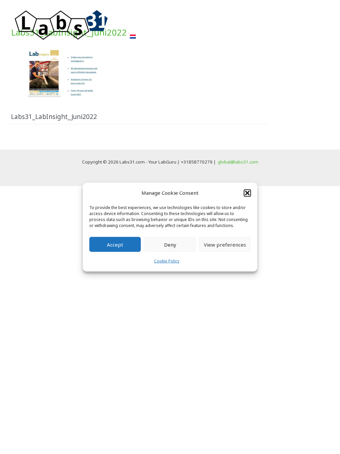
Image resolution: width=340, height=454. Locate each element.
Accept (115, 244)
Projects (179, 23)
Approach (143, 23)
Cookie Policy (166, 261)
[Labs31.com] (61, 24)
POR (207, 23)
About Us (237, 23)
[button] (247, 192)
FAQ (267, 23)
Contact (295, 23)
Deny (170, 244)
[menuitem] (132, 37)
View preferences (225, 244)
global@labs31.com (238, 162)
